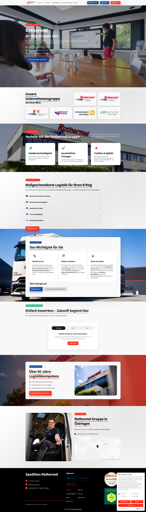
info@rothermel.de (34, 485)
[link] (85, 99)
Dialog (73, 328)
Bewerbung (58, 328)
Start (87, 328)
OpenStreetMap (108, 459)
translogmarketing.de (75, 509)
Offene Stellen (73, 343)
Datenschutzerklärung (123, 508)
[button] (97, 446)
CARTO (118, 459)
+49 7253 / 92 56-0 (33, 481)
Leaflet (102, 459)
